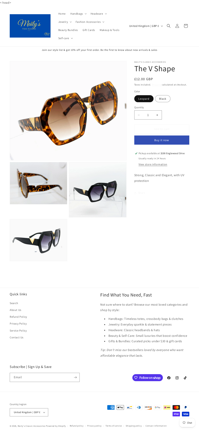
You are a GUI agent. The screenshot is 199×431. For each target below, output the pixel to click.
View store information (153, 164)
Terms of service (114, 425)
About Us (15, 310)
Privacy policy (94, 425)
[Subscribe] (75, 377)
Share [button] (141, 192)
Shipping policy (134, 425)
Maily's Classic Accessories (31, 426)
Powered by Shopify (56, 426)
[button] (78, 14)
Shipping (156, 84)
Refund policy (77, 425)
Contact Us (17, 337)
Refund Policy (18, 316)
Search (14, 303)
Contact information (156, 425)
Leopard (143, 98)
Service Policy (18, 330)
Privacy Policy (18, 323)
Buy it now (161, 140)
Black (162, 98)
